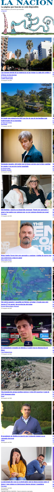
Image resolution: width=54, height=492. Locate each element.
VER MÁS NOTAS (4, 489)
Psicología (4, 214)
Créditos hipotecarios (7, 78)
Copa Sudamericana (6, 352)
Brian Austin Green (6, 260)
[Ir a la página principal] (27, 4)
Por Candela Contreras (7, 77)
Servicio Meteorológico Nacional (10, 306)
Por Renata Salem (5, 168)
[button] (26, 55)
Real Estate (4, 124)
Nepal (2, 396)
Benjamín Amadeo (6, 170)
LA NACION (4, 11)
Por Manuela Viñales (6, 122)
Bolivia (3, 440)
